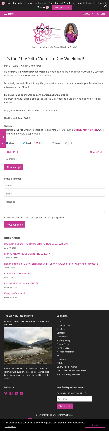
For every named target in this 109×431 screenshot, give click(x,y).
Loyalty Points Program (67, 366)
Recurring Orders (64, 325)
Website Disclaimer (65, 351)
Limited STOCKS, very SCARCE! (21, 283)
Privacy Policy (63, 344)
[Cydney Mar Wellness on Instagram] (16, 393)
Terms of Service (64, 347)
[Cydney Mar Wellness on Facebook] (11, 393)
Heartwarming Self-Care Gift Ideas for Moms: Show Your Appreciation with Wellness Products (51, 263)
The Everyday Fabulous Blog (18, 315)
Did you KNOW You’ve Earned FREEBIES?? (27, 253)
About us (61, 329)
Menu (11, 13)
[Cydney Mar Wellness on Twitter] (5, 393)
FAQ (58, 355)
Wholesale (61, 359)
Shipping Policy (63, 340)
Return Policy (63, 336)
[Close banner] (105, 6)
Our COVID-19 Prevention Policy (71, 370)
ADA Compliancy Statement (69, 374)
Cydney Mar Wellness (62, 414)
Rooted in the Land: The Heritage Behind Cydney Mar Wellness (36, 243)
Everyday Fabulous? (14, 293)
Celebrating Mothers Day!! (17, 273)
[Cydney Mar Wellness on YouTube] (21, 393)
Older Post (12, 152)
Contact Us (62, 332)
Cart (102, 13)
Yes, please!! (62, 7)
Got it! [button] (95, 425)
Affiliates (60, 362)
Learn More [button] (10, 426)
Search (60, 321)
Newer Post (96, 152)
